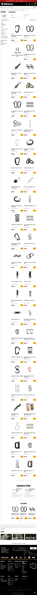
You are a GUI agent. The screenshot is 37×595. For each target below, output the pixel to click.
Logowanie (16, 567)
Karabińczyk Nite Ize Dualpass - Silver (16, 432)
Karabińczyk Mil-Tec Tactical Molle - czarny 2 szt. (16, 263)
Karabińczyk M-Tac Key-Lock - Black (16, 167)
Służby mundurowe (3, 566)
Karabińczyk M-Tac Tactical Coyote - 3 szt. (19, 489)
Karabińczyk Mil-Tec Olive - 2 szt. (29, 92)
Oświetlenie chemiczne (5, 20)
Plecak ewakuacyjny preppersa (10, 584)
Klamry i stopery (3, 33)
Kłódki (2, 27)
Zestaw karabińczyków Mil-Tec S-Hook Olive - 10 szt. (29, 225)
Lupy (2, 26)
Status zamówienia (10, 566)
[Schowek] (29, 4)
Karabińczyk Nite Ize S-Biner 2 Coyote (29, 243)
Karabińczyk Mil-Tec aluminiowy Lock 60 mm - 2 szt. (17, 339)
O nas (1, 563)
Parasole (2, 30)
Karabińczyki (3, 24)
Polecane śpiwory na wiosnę (10, 578)
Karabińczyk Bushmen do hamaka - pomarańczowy (29, 376)
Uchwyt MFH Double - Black (15, 319)
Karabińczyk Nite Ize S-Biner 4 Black (29, 394)
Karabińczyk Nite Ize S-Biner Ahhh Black (17, 376)
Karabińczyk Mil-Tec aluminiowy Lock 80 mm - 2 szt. (30, 452)
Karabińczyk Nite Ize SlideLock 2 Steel (17, 224)
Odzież (16, 580)
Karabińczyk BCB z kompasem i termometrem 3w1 (15, 187)
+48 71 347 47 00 (24, 578)
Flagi (2, 21)
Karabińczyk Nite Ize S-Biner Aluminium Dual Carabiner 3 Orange (30, 414)
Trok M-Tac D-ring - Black (27, 281)
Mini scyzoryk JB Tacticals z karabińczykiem (15, 414)
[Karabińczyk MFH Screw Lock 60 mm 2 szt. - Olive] (15, 509)
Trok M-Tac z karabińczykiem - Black (16, 281)
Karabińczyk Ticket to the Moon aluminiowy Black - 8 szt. (16, 244)
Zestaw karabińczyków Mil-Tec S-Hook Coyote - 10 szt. (29, 433)
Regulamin (2, 578)
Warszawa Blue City (24, 571)
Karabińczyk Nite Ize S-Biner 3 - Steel (16, 470)
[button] (34, 592)
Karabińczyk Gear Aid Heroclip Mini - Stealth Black (29, 149)
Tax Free (9, 570)
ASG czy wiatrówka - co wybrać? (11, 581)
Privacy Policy (15, 594)
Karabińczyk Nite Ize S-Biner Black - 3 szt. (16, 130)
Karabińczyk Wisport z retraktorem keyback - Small (16, 74)
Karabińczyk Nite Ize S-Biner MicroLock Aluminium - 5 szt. (29, 358)
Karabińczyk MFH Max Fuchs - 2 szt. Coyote (29, 471)
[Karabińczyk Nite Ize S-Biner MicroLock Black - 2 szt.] (32, 509)
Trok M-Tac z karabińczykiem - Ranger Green (16, 301)
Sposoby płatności (10, 567)
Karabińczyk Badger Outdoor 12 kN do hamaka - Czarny (16, 36)
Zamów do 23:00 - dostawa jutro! (11, 564)
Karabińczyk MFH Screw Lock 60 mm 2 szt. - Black (29, 36)
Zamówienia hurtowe (3, 565)
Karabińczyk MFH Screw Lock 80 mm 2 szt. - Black (17, 112)
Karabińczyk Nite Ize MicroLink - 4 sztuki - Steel (17, 395)
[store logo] (7, 4)
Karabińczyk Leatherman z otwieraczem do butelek (17, 149)
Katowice (23, 567)
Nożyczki (2, 34)
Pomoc (1, 564)
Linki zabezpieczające (4, 29)
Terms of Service (20, 594)
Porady (9, 576)
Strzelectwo (16, 578)
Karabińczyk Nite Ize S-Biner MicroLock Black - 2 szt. (29, 74)
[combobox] (19, 7)
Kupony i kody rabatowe (4, 581)
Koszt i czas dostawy (10, 563)
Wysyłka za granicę (10, 568)
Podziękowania (3, 568)
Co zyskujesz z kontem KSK (18, 564)
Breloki (2, 23)
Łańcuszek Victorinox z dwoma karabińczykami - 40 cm (28, 130)
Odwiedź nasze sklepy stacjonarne (24, 562)
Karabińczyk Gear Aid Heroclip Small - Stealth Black (16, 206)
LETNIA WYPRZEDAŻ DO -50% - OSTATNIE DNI (13, 1)
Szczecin (23, 570)
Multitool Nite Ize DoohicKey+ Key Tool (29, 205)
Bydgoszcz (23, 565)
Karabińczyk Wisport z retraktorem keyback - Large (16, 93)
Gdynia (23, 566)
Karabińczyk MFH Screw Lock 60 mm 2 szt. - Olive (29, 55)
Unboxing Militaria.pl (17, 566)
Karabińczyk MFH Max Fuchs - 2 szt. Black (16, 452)
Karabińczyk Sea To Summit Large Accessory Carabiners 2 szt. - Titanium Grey (29, 339)
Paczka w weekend (10, 565)
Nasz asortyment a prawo (4, 580)
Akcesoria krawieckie (4, 36)
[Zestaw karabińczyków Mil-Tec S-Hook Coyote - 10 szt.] (26, 490)
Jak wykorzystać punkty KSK (18, 565)
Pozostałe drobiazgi (4, 37)
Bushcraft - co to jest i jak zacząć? (11, 583)
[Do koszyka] (21, 40)
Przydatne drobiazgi (4, 16)
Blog (33, 557)
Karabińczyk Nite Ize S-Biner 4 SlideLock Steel (30, 263)
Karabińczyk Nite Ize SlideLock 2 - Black (17, 357)
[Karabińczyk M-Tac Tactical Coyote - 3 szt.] (13, 490)
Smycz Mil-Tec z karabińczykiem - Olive (29, 186)
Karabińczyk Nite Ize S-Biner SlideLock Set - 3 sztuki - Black (29, 320)
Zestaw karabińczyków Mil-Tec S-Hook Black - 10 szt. (29, 112)
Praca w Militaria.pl (3, 567)
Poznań (23, 569)
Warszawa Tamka (24, 572)
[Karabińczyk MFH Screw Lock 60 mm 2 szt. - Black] (23, 509)
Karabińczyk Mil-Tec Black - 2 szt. (29, 167)
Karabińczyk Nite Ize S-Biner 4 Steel (29, 300)
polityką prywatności (23, 550)
